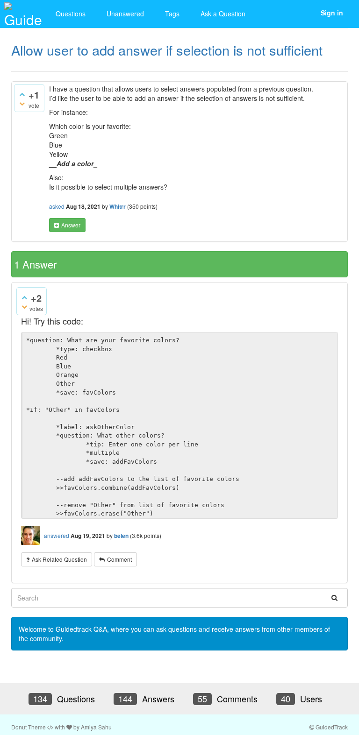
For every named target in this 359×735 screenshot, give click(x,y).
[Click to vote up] (22, 93)
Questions (71, 13)
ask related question (59, 559)
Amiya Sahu (96, 727)
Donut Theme (28, 727)
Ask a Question (223, 13)
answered (56, 535)
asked (57, 206)
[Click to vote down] (22, 103)
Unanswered (125, 13)
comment (119, 559)
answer (70, 225)
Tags (172, 13)
